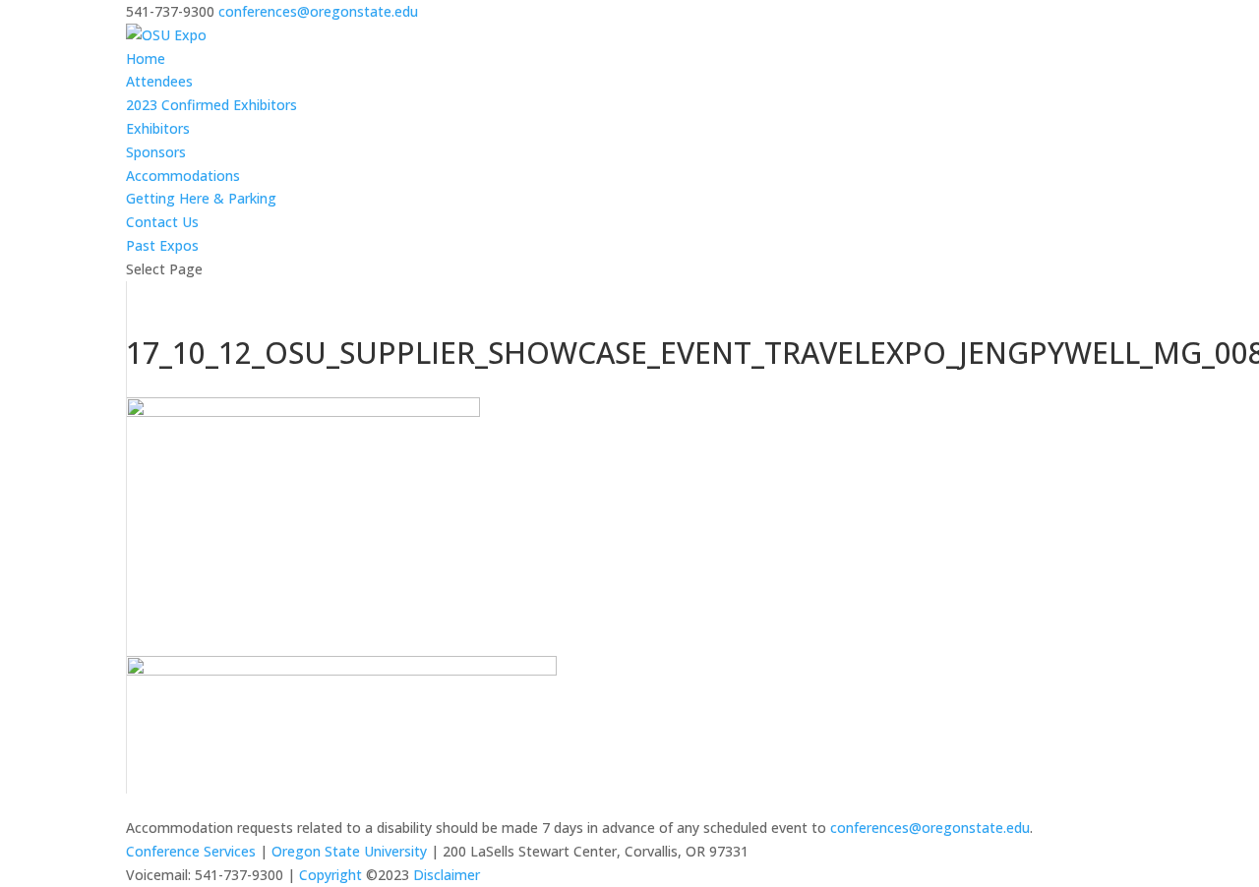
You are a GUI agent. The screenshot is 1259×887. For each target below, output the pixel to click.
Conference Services (191, 851)
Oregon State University (349, 851)
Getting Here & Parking (201, 198)
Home (145, 58)
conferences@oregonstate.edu (930, 827)
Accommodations (183, 175)
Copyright (330, 874)
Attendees (159, 81)
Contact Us (162, 221)
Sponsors (156, 152)
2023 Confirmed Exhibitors (211, 104)
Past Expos (162, 245)
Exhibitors (158, 128)
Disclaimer (446, 874)
